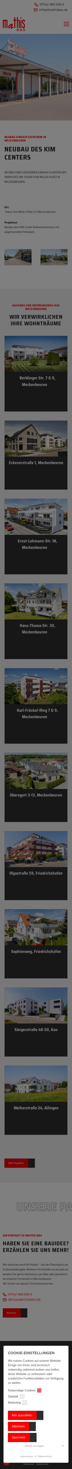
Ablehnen (18, 1426)
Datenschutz (44, 1456)
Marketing (14, 1402)
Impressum (26, 1456)
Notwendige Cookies (21, 1390)
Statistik (13, 1396)
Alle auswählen (22, 1415)
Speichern (18, 1437)
